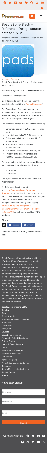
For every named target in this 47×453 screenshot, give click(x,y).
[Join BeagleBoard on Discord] (42, 2)
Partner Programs (9, 359)
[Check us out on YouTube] (20, 2)
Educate (5, 331)
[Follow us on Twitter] (10, 2)
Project (14, 79)
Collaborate (7, 325)
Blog (4, 313)
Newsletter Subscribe (11, 353)
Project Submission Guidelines (15, 362)
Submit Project (8, 372)
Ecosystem (6, 328)
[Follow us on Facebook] (4, 2)
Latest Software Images (12, 344)
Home (6, 79)
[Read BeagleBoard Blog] (42, 7)
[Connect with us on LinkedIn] (15, 2)
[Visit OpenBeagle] (26, 2)
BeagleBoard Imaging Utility (14, 306)
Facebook (15, 225)
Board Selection (9, 316)
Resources (6, 366)
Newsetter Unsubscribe (12, 350)
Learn (4, 347)
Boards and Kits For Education (15, 319)
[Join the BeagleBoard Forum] (37, 2)
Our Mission (7, 356)
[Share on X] (4, 225)
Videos (5, 375)
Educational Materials (11, 334)
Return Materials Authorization (15, 369)
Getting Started (8, 341)
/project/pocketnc (34, 103)
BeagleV (5, 309)
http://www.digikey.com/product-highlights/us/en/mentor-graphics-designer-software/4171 (21, 208)
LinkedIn (30, 225)
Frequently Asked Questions (15, 338)
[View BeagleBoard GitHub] (31, 2)
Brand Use (6, 322)
